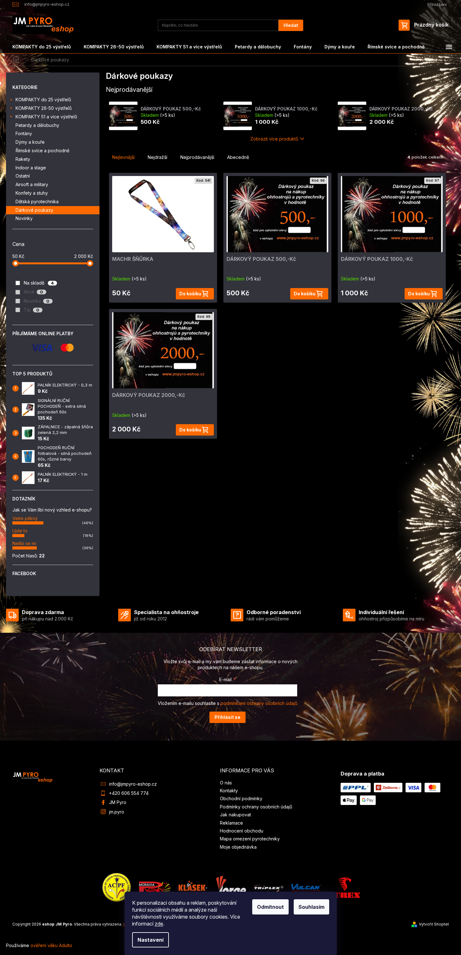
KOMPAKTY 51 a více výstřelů (46, 116)
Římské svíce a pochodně (42, 150)
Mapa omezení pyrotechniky (250, 838)
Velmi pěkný (25, 518)
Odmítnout (270, 907)
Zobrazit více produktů (274, 138)
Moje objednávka (238, 847)
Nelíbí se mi (24, 543)
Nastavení (150, 940)
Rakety (23, 159)
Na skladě (39, 283)
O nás (226, 782)
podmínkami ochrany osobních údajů (259, 703)
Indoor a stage (31, 167)
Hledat (291, 25)
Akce (33, 291)
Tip (31, 309)
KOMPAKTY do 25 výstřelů (43, 99)
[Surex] (344, 887)
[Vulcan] (306, 887)
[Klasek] (193, 887)
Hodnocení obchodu (241, 830)
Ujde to (20, 530)
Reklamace (231, 823)
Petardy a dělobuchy (37, 125)
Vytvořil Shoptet (434, 924)
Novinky (24, 218)
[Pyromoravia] (155, 887)
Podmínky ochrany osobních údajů (256, 806)
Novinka (36, 301)
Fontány (24, 133)
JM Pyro (117, 802)
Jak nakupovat (235, 814)
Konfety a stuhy (32, 193)
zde (159, 923)
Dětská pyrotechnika (37, 201)
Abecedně (238, 157)
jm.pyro (116, 811)
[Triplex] (268, 887)
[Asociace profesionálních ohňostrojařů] (117, 887)
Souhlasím (311, 907)
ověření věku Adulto (51, 945)
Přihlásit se (227, 717)
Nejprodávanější (197, 157)
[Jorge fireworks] (230, 887)
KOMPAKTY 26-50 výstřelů (44, 108)
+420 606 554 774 (129, 793)
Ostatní (23, 176)
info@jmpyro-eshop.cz (133, 784)
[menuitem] (41, 47)
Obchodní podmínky (241, 798)
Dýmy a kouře (30, 142)
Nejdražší (157, 157)
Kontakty (229, 790)
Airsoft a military (32, 184)
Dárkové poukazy (34, 210)
